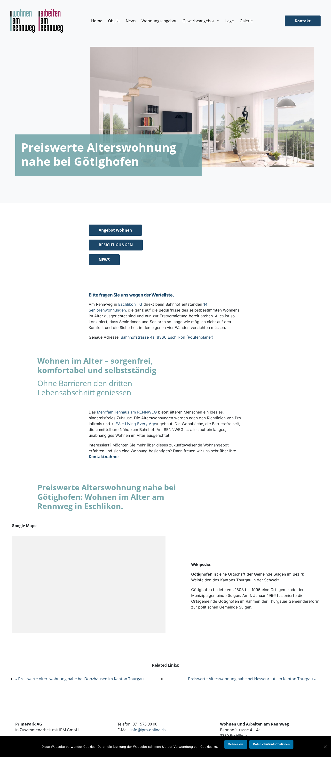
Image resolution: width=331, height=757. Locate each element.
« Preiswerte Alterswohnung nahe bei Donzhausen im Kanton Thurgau (79, 678)
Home (96, 20)
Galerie (246, 20)
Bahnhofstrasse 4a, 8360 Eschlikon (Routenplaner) (167, 337)
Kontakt (303, 20)
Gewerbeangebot (198, 20)
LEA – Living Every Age (134, 423)
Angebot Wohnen (115, 230)
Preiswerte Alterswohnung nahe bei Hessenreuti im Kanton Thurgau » (252, 678)
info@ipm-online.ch (148, 730)
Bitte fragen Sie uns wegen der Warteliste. (131, 294)
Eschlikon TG (130, 304)
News (131, 20)
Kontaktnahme (103, 456)
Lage (229, 20)
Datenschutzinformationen (271, 744)
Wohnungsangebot (159, 20)
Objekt (114, 20)
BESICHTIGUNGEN (116, 245)
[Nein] (325, 746)
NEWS (104, 259)
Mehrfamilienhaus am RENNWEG (127, 412)
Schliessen (235, 744)
